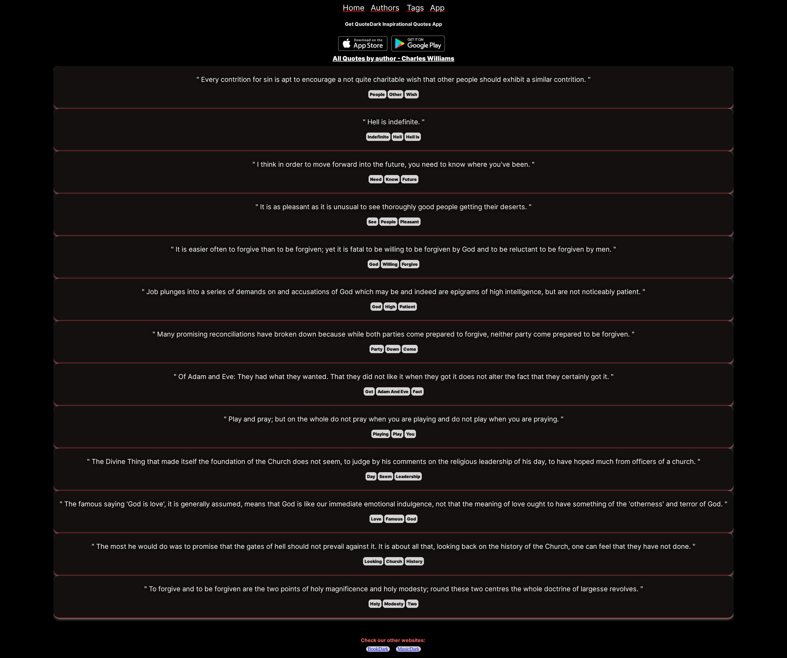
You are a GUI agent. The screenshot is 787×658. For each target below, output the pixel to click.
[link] (354, 7)
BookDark (378, 649)
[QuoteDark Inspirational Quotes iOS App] (362, 43)
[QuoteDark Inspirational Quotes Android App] (418, 43)
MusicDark (408, 649)
